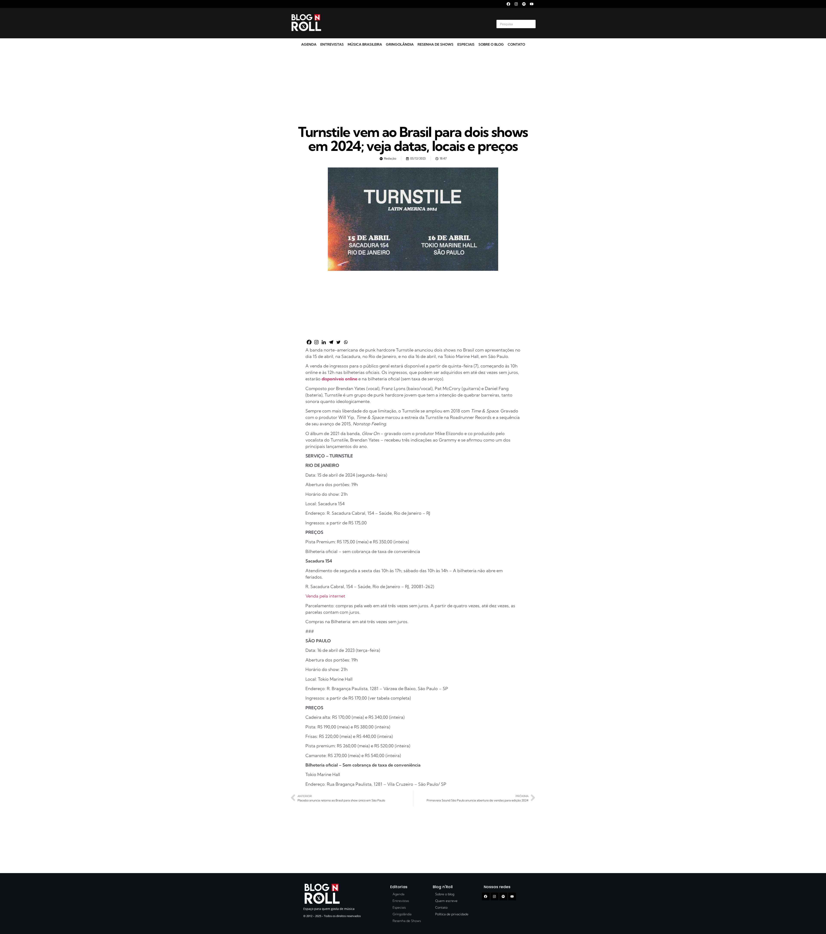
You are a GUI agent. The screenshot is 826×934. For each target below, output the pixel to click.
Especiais (466, 44)
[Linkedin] (324, 342)
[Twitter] (338, 342)
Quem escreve (446, 901)
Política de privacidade (451, 914)
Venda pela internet (325, 596)
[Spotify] (524, 4)
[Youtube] (531, 4)
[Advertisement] (408, 23)
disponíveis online (339, 378)
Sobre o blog (491, 44)
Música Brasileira (365, 44)
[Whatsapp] (345, 342)
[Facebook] (508, 4)
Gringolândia (400, 44)
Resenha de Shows (435, 44)
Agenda (308, 44)
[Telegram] (331, 342)
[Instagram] (516, 4)
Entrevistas (332, 44)
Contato (516, 44)
